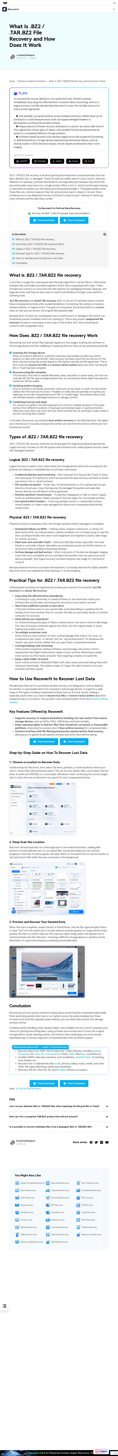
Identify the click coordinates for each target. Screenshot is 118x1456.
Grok (90, 161)
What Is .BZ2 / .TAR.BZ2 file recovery (35, 239)
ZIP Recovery (87, 1205)
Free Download (46, 220)
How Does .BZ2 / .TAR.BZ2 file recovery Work (40, 244)
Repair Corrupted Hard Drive (33, 1183)
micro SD (39, 1054)
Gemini (59, 161)
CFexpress (23, 1054)
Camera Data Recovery (91, 1190)
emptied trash (83, 1057)
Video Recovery (57, 1220)
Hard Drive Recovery (60, 1234)
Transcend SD (52, 1054)
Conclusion (22, 263)
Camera (96, 1051)
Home (12, 81)
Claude (75, 161)
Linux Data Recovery (59, 1227)
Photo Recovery (88, 1220)
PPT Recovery (57, 1205)
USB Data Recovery (29, 1234)
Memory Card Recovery (91, 1234)
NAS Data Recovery (29, 1227)
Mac (82, 1054)
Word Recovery (27, 1212)
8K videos (61, 1070)
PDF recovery (87, 1198)
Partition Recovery (89, 1227)
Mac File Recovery (28, 1190)
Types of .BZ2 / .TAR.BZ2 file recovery (36, 249)
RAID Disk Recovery (59, 1242)
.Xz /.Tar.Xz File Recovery (28, 1088)
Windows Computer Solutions (32, 81)
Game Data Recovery (60, 1190)
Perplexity (42, 161)
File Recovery (26, 1220)
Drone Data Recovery (60, 1198)
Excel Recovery (57, 1212)
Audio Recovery (88, 1212)
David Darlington (27, 55)
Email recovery (27, 1205)
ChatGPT (23, 161)
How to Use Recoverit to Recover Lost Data (39, 258)
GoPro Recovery (27, 1198)
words (57, 1063)
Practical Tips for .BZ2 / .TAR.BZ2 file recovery (40, 253)
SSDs (71, 1054)
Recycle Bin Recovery (60, 1183)
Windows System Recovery (32, 1242)
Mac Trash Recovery (90, 1183)
